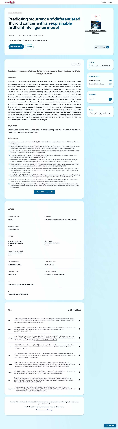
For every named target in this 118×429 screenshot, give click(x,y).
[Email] (109, 113)
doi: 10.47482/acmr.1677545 (29, 357)
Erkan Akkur (28, 40)
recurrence (35, 130)
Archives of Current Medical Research (95, 31)
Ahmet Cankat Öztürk (15, 40)
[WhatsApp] (104, 113)
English (103, 2)
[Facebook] (91, 113)
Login (110, 2)
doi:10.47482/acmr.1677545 (22, 331)
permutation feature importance (25, 132)
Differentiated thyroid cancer (19, 130)
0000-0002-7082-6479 (15, 243)
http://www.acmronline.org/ (44, 410)
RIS (71, 310)
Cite (28, 46)
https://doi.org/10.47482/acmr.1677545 (21, 284)
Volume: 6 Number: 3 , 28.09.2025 (100, 66)
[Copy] (79, 320)
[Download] (110, 99)
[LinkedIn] (100, 113)
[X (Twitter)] (95, 113)
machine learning (47, 130)
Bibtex (78, 310)
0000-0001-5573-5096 (52, 243)
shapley (10, 132)
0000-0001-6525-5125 (15, 253)
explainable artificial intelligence (67, 130)
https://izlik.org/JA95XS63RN (18, 294)
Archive (91, 62)
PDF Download (15, 47)
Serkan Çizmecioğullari (40, 40)
